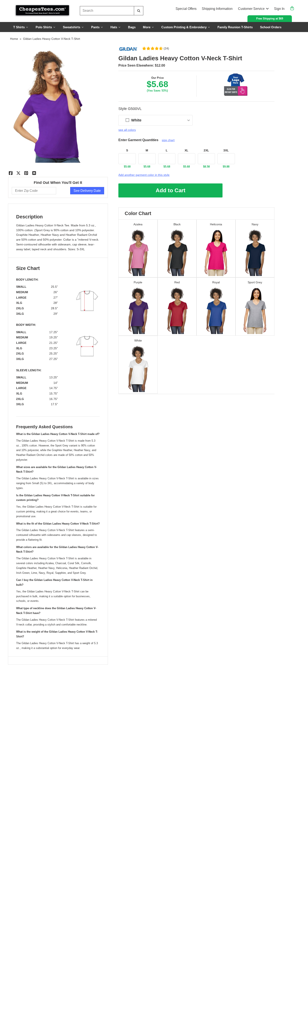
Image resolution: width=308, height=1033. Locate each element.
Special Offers (186, 8)
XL (186, 150)
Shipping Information (217, 8)
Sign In (279, 8)
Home (14, 38)
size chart (168, 140)
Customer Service (251, 8)
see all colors (127, 130)
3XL (226, 150)
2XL (206, 150)
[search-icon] (138, 11)
